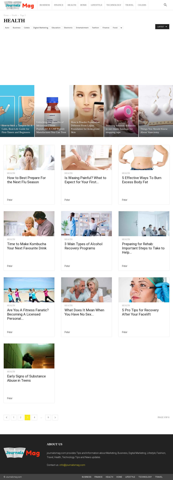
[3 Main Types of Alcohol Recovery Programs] (86, 223)
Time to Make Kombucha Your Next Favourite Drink (26, 246)
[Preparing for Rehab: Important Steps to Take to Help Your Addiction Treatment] (144, 223)
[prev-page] (6, 417)
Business (45, 5)
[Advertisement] (86, 59)
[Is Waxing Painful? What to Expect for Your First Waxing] (86, 157)
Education (56, 27)
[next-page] (55, 417)
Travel (129, 5)
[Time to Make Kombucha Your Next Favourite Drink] (29, 223)
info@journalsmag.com (72, 465)
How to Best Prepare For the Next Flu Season (26, 180)
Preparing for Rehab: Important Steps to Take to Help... (143, 248)
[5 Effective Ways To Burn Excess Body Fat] (144, 157)
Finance (58, 5)
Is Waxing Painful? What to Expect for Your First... (85, 180)
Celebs (142, 5)
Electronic (68, 27)
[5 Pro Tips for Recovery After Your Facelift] (144, 289)
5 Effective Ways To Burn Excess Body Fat (141, 180)
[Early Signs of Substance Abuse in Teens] (29, 356)
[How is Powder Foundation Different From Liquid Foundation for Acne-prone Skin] (86, 111)
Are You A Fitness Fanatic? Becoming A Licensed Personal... (28, 314)
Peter (10, 200)
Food (115, 27)
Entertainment (82, 27)
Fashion (95, 27)
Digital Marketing (40, 27)
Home (83, 5)
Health (72, 5)
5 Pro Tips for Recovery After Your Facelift (140, 312)
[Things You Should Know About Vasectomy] (156, 111)
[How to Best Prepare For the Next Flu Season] (29, 157)
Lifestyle (96, 5)
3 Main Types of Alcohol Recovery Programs (84, 246)
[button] (165, 5)
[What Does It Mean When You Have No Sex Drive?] (86, 289)
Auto (7, 27)
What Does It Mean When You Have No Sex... (84, 312)
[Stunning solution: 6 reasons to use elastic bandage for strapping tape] (121, 111)
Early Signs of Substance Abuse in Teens (26, 378)
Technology (113, 5)
